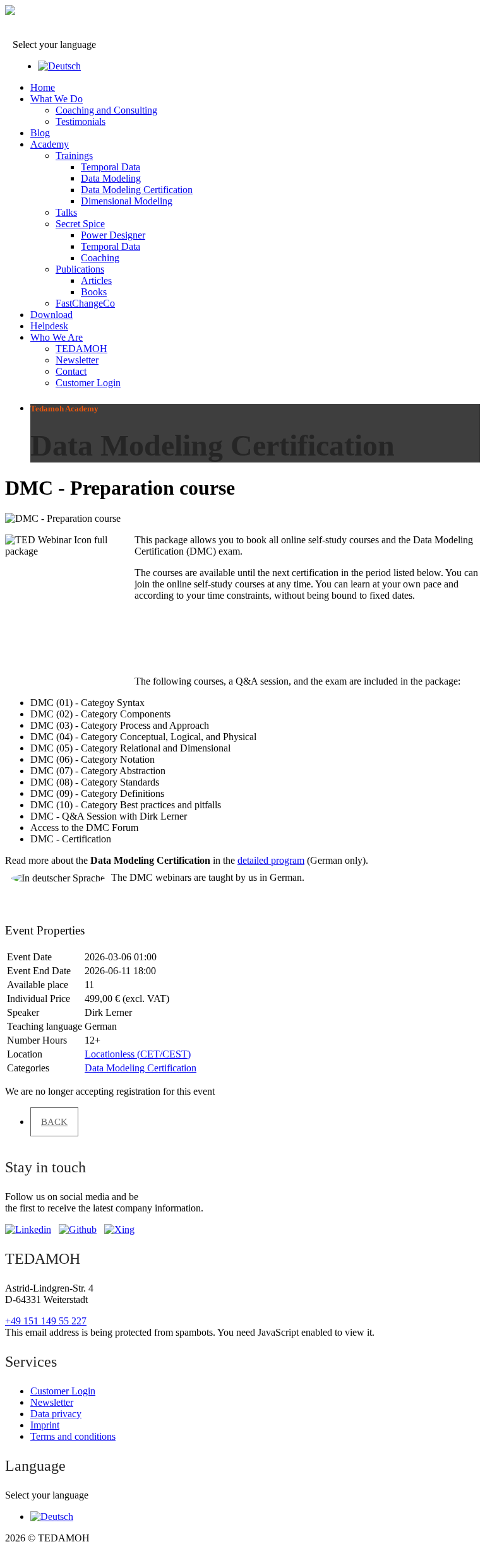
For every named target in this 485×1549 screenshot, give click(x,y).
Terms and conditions (73, 1436)
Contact (71, 371)
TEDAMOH (81, 348)
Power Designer (113, 235)
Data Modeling (111, 178)
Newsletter (77, 360)
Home (42, 87)
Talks (66, 212)
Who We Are (56, 337)
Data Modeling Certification (137, 189)
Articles (96, 280)
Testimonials (80, 121)
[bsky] (78, 1229)
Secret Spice (80, 223)
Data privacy (55, 1413)
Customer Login (88, 382)
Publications (80, 269)
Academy (49, 144)
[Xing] (119, 1229)
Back (54, 1122)
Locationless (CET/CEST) (138, 1054)
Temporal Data (110, 167)
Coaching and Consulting (106, 110)
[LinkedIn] (28, 1229)
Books (94, 291)
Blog (40, 132)
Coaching (100, 257)
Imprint (44, 1425)
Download (51, 314)
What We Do (56, 98)
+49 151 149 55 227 (46, 1321)
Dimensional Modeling (126, 201)
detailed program (270, 860)
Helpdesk (49, 326)
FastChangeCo (85, 303)
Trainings (74, 155)
